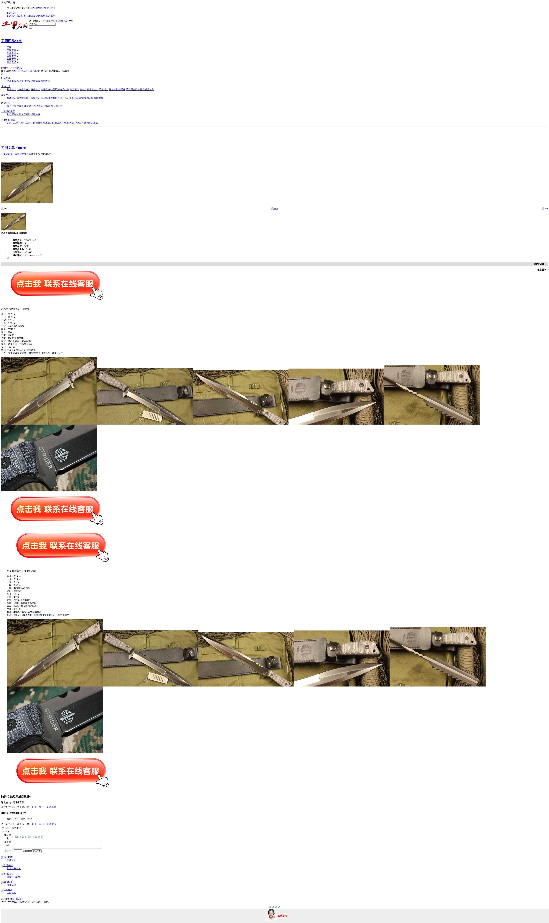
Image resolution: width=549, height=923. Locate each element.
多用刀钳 (88, 98)
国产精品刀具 (147, 89)
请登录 (39, 8)
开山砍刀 (35, 89)
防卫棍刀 (74, 89)
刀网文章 (8, 147)
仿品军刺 (55, 89)
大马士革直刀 (23, 89)
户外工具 (79, 122)
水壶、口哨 (51, 122)
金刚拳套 (98, 98)
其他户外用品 (8, 119)
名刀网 (10, 898)
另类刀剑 (57, 106)
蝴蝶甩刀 (35, 98)
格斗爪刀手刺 (67, 98)
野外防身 (5, 78)
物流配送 (8, 882)
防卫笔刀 (45, 98)
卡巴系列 (25, 114)
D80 (48, 21)
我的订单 (21, 15)
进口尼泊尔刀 (14, 114)
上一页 (37, 807)
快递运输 (11, 885)
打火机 (70, 122)
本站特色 (11, 893)
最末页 (52, 807)
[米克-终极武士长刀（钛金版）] (27, 206)
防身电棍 (11, 53)
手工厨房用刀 (133, 89)
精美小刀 (5, 95)
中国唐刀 (11, 56)
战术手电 (61, 122)
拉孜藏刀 (48, 106)
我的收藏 (40, 15)
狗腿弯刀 (11, 59)
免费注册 (48, 8)
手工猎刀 (103, 89)
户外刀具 (22, 70)
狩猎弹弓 (45, 81)
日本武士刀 (93, 89)
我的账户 (11, 12)
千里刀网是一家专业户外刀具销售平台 (20, 154)
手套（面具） (26, 122)
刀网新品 (11, 50)
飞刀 (65, 21)
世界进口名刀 (8, 111)
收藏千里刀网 (8, 2)
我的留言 (30, 15)
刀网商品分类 (11, 41)
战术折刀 (11, 98)
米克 (26, 246)
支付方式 (8, 874)
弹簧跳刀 (55, 98)
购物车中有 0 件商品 (11, 67)
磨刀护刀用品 (91, 122)
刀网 (9, 47)
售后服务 (8, 865)
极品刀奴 (64, 89)
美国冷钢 (35, 114)
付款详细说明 (14, 877)
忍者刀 (112, 89)
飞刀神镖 (79, 98)
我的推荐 (50, 15)
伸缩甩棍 (21, 81)
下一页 (45, 807)
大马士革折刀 (23, 98)
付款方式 (11, 62)
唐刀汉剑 (11, 106)
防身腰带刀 (39, 122)
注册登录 (11, 860)
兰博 (71, 21)
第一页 (30, 807)
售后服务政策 (14, 868)
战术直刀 (34, 70)
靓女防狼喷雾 (33, 81)
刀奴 (43, 21)
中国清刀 (21, 106)
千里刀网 (16, 901)
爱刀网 (19, 898)
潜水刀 (83, 89)
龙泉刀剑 (31, 106)
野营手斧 (120, 89)
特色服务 (8, 890)
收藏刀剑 (5, 103)
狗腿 (60, 21)
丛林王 (54, 21)
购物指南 (8, 857)
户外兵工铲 (12, 122)
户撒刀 (39, 106)
